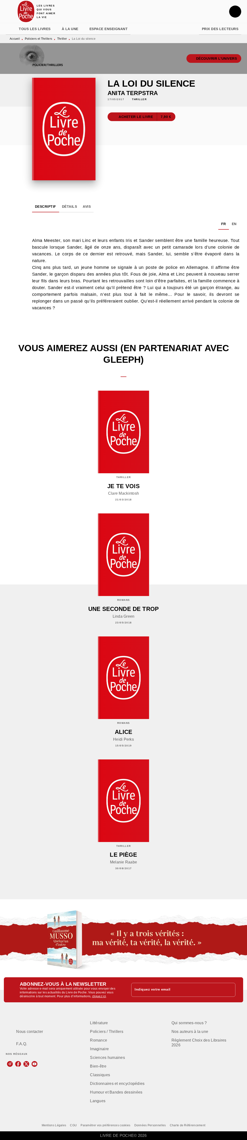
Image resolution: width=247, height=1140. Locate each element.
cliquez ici (99, 996)
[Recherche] (235, 12)
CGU (73, 1125)
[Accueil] (26, 11)
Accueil (15, 38)
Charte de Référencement (188, 1125)
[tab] (11, 29)
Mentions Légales (54, 1125)
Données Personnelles (150, 1125)
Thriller (62, 38)
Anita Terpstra (133, 93)
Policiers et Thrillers (38, 38)
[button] (213, 58)
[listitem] (10, 1064)
